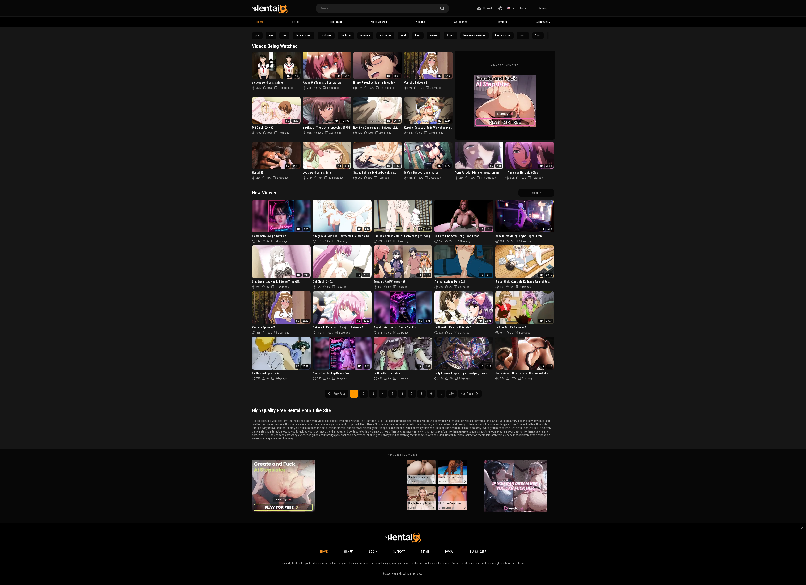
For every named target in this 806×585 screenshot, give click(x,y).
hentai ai (346, 35)
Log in (523, 8)
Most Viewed (379, 22)
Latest (296, 22)
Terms (425, 551)
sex (271, 35)
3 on (537, 35)
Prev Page (339, 393)
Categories (460, 22)
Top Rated (336, 22)
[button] (549, 35)
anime (433, 35)
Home (259, 22)
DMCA (449, 551)
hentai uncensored (474, 35)
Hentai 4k (397, 573)
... (441, 393)
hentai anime (502, 35)
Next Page (467, 393)
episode (365, 35)
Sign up (543, 8)
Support (399, 551)
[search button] (442, 8)
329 (451, 393)
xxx (284, 35)
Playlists (502, 22)
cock (523, 35)
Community (543, 22)
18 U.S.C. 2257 (477, 551)
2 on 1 (450, 35)
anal (403, 35)
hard (417, 35)
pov (257, 35)
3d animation (303, 35)
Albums (420, 22)
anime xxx (385, 35)
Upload (487, 8)
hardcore (326, 35)
